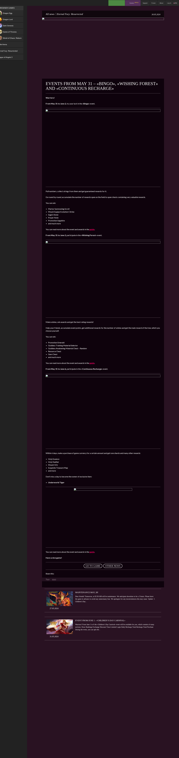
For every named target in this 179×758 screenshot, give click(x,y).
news (54, 579)
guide (91, 229)
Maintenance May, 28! (86, 592)
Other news (112, 566)
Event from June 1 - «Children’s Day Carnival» (100, 620)
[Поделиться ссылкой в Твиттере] (78, 573)
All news (50, 14)
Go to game (93, 566)
